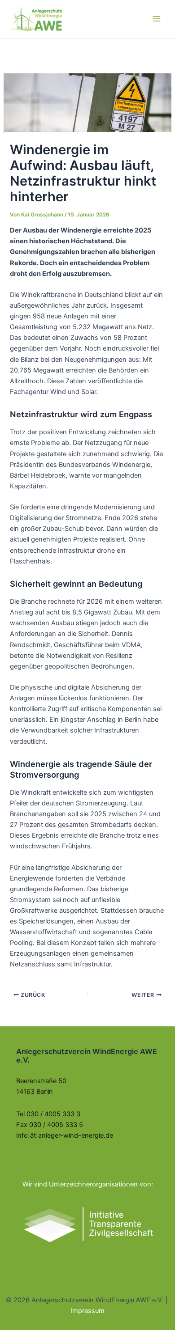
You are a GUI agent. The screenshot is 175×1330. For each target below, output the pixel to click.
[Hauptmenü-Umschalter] (156, 18)
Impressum (87, 1311)
